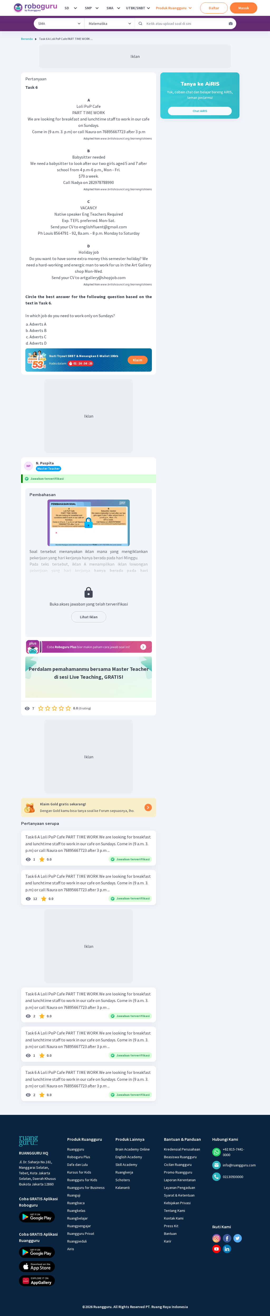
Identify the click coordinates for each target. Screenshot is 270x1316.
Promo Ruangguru (178, 1172)
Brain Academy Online (132, 1149)
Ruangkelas (76, 1210)
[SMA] (118, 8)
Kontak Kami (174, 1218)
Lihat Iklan (89, 617)
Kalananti (122, 1187)
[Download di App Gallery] (38, 1280)
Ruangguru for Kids (82, 1180)
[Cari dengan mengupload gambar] (230, 23)
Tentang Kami (174, 1210)
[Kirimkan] (140, 23)
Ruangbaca (76, 1202)
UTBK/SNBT (135, 8)
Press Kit (171, 1225)
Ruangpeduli (77, 1241)
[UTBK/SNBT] (148, 8)
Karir (167, 1241)
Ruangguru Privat (80, 1233)
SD (67, 8)
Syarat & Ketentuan (179, 1195)
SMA (110, 8)
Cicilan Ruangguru (178, 1164)
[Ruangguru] (28, 1141)
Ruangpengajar (79, 1225)
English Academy (128, 1157)
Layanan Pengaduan (179, 1187)
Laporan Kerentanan (180, 1180)
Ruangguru (75, 1149)
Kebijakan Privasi (177, 1202)
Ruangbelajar (77, 1218)
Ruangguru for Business (86, 1187)
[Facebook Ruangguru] (227, 1238)
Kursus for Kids (79, 1172)
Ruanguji (73, 1195)
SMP (88, 8)
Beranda (27, 39)
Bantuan (170, 1233)
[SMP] (97, 8)
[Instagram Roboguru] (216, 1238)
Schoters (122, 1180)
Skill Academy (126, 1164)
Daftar (214, 8)
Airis (70, 1248)
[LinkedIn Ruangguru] (227, 1249)
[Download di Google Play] (38, 1216)
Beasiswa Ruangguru (180, 1157)
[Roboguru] (37, 7)
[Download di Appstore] (38, 1266)
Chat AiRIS (200, 111)
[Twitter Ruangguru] (237, 1238)
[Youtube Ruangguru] (216, 1249)
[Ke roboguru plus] (88, 646)
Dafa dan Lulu (77, 1164)
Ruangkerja (124, 1172)
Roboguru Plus (78, 1157)
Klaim (137, 360)
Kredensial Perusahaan (182, 1149)
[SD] (75, 8)
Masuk (243, 8)
